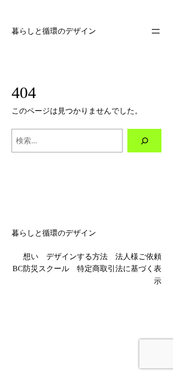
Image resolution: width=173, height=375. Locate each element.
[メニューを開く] (155, 31)
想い (30, 256)
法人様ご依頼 (138, 256)
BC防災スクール (40, 268)
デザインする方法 (77, 256)
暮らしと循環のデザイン (54, 31)
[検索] (144, 140)
